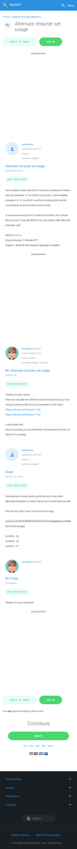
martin (24, 348)
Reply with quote (17, 179)
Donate (38, 736)
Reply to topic (20, 41)
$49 (37, 746)
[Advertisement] (38, 93)
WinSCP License (20, 835)
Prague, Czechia (39, 362)
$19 (25, 746)
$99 (43, 746)
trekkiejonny (27, 144)
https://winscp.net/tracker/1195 (22, 409)
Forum (6, 16)
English (36, 818)
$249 (50, 746)
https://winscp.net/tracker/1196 (22, 414)
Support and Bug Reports (26, 16)
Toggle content (38, 779)
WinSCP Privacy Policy (48, 835)
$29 (31, 746)
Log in (51, 41)
